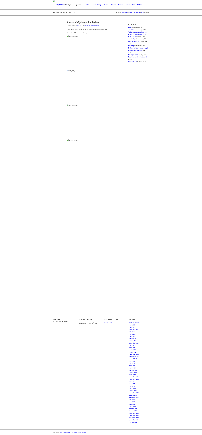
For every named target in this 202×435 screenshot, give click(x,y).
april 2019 (132, 366)
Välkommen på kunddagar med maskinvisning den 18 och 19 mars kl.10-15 (137, 34)
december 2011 (134, 420)
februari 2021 (133, 338)
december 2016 (134, 377)
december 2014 (134, 413)
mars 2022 (132, 327)
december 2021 (134, 329)
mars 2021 (132, 336)
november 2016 (134, 379)
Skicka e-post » (108, 323)
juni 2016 (132, 384)
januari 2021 (133, 341)
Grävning (131, 46)
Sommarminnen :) (133, 41)
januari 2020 (133, 352)
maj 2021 (132, 334)
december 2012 (134, 418)
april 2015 (132, 404)
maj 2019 (132, 363)
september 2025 (134, 323)
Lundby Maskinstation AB (66, 432)
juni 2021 (132, 332)
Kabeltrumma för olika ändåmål (137, 57)
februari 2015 (133, 409)
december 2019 (134, 354)
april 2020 (132, 348)
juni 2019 (132, 361)
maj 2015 (132, 402)
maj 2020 (132, 345)
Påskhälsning (132, 61)
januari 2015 (133, 411)
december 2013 (134, 415)
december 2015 (134, 393)
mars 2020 (132, 350)
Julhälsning (131, 39)
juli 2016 (131, 381)
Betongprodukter (133, 55)
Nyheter (79, 25)
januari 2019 (133, 372)
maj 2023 (132, 325)
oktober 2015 (133, 395)
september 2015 (134, 397)
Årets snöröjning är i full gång (83, 22)
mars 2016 (132, 388)
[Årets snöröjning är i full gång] (57, 25)
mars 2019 (132, 368)
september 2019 (134, 357)
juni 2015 (132, 400)
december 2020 (134, 343)
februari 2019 (133, 370)
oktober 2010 (133, 422)
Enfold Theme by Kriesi (80, 432)
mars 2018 (132, 375)
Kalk (129, 28)
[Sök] (147, 4)
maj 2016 (132, 386)
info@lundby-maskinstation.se (91, 25)
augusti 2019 (133, 359)
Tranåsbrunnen (132, 30)
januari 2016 (133, 390)
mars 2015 (132, 406)
